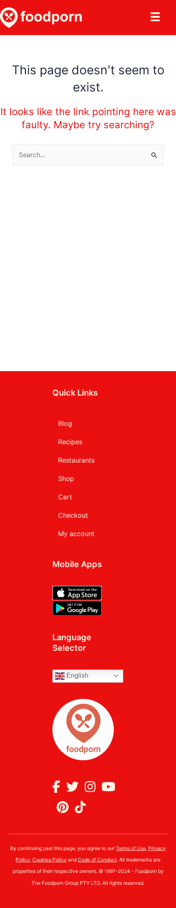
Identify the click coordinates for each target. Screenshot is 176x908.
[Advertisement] (88, 257)
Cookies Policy (49, 860)
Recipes (70, 442)
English (76, 675)
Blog (65, 423)
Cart (65, 497)
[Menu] (156, 17)
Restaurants (76, 460)
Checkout (73, 515)
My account (76, 534)
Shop (66, 478)
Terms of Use (131, 848)
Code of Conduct (97, 860)
